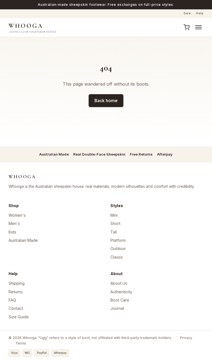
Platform (118, 240)
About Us (118, 283)
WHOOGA (33, 27)
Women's (17, 215)
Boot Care (119, 300)
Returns (16, 291)
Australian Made (23, 240)
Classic (116, 257)
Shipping (17, 283)
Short (115, 223)
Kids (12, 232)
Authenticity (121, 291)
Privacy (186, 338)
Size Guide (19, 316)
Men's (14, 223)
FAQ (12, 300)
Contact (16, 308)
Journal (117, 308)
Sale (187, 13)
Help (199, 13)
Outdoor (118, 248)
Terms (20, 343)
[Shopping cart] (186, 27)
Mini (114, 215)
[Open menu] (198, 27)
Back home (106, 100)
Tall (113, 232)
